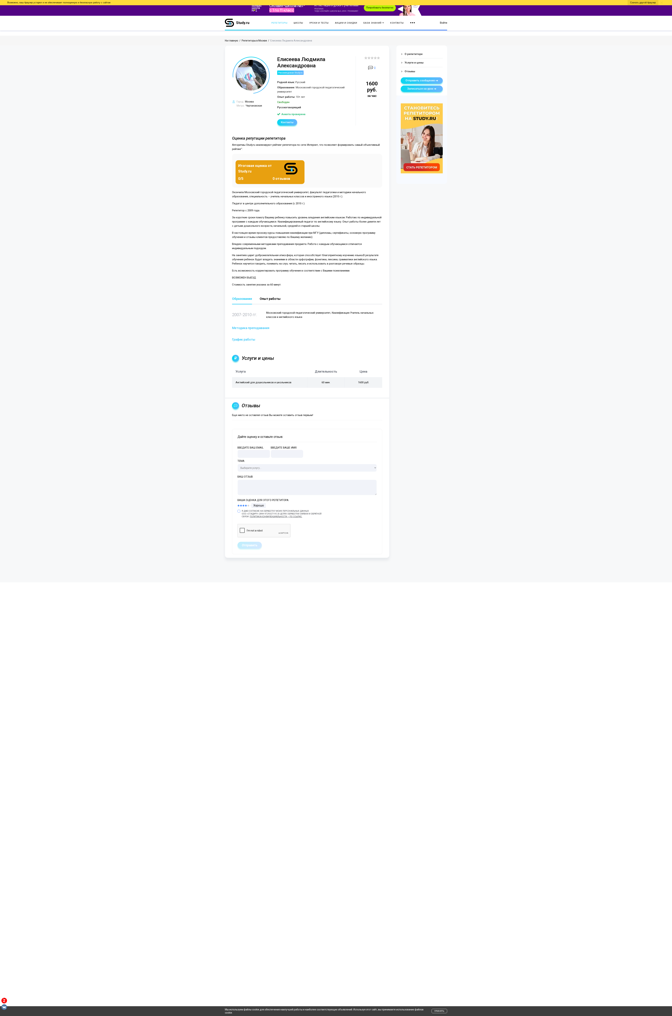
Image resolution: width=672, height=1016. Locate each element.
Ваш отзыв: (245, 476)
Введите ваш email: (250, 447)
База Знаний (372, 23)
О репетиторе (414, 54)
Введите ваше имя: (284, 447)
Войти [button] (443, 22)
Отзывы (410, 71)
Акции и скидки (346, 23)
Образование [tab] (242, 299)
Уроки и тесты (319, 23)
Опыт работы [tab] (270, 299)
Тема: (241, 461)
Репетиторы (279, 23)
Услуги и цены (414, 62)
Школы (298, 23)
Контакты (397, 23)
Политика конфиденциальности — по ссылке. (276, 516)
